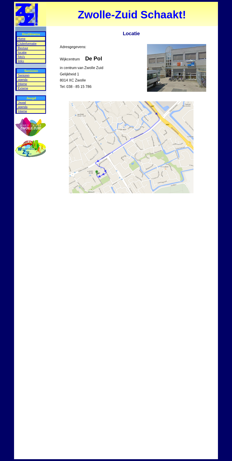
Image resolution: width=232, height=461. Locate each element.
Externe (23, 88)
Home (21, 38)
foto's (21, 56)
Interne (22, 84)
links (21, 61)
